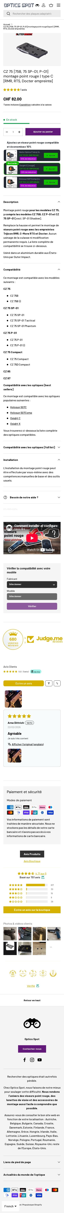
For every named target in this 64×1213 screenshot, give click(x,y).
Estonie (27, 1127)
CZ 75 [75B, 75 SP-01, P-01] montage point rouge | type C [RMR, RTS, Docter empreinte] (31, 27)
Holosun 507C (18, 407)
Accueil (6, 24)
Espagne (10, 1144)
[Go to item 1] (13, 699)
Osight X (15, 423)
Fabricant (12, 579)
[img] (32, 873)
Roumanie (49, 1139)
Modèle (11, 591)
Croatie (48, 1123)
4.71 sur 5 (40, 873)
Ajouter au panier (43, 131)
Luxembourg (37, 1135)
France (49, 1127)
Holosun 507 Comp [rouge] (30, 179)
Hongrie (34, 1131)
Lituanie (23, 1135)
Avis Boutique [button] (32, 861)
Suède (20, 1144)
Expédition (25, 104)
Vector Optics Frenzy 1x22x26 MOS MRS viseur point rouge (30, 152)
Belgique (15, 1123)
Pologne (25, 1139)
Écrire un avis (24, 683)
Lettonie (11, 1135)
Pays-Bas (52, 1135)
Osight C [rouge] (26, 165)
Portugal (36, 1139)
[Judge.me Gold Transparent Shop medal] (33, 973)
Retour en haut (32, 1000)
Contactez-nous (32, 1048)
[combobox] (32, 13)
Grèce (25, 1131)
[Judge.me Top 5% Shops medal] (53, 973)
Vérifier (32, 606)
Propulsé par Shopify (32, 1204)
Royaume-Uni (43, 1144)
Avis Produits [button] (32, 854)
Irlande (44, 1131)
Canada (38, 1123)
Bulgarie (27, 1123)
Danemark (15, 1127)
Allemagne (13, 1131)
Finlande (39, 1127)
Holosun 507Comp (21, 412)
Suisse (30, 1144)
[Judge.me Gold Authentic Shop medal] (22, 973)
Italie (53, 1131)
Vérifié (31, 985)
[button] (11, 89)
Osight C (15, 418)
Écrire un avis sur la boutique (32, 909)
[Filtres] (48, 683)
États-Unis (39, 1148)
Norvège (13, 1139)
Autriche (50, 1119)
